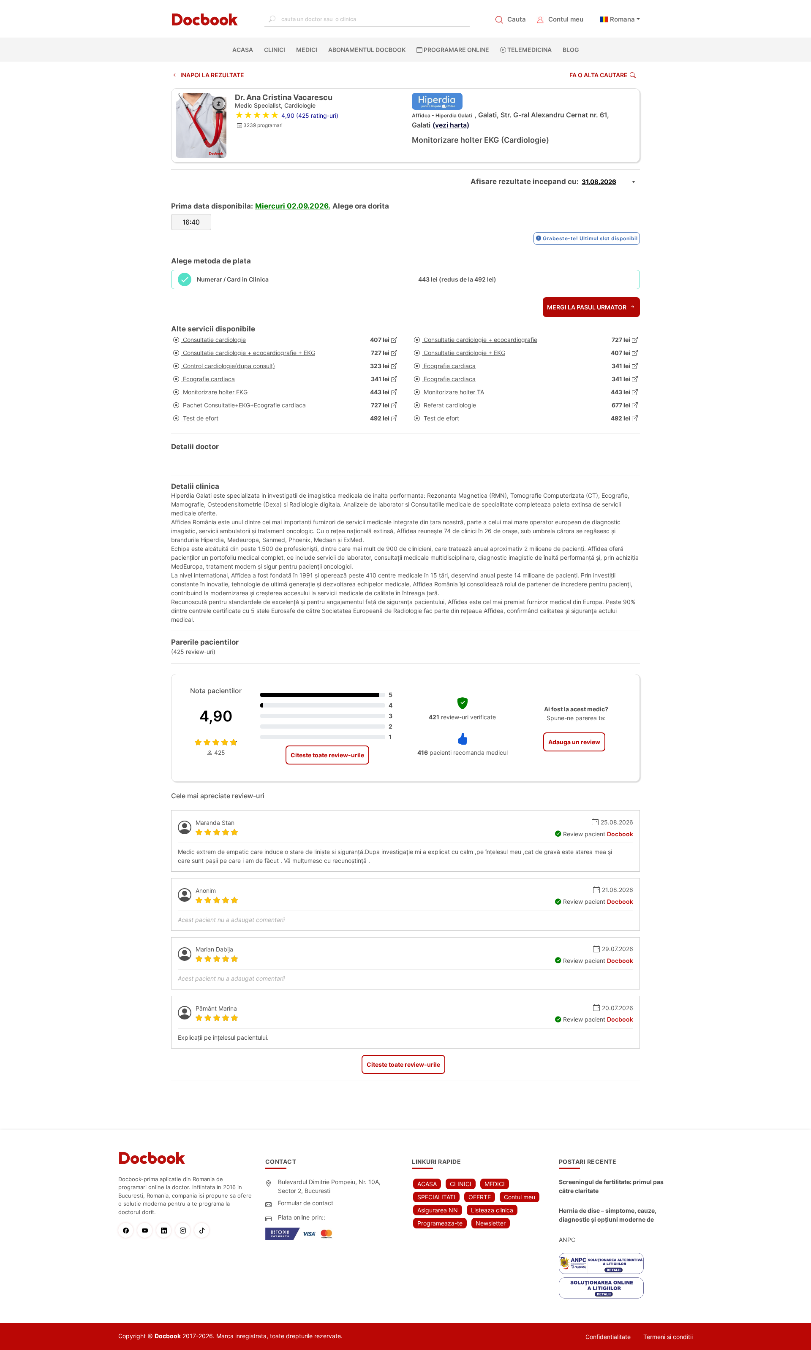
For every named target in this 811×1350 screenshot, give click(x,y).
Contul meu (565, 19)
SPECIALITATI (436, 1197)
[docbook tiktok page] (203, 1230)
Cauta (516, 19)
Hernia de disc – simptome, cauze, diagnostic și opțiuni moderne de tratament (607, 1215)
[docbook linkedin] (165, 1230)
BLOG (571, 49)
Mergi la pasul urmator (587, 307)
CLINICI (274, 49)
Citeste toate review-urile (327, 755)
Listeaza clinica (492, 1210)
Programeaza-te (440, 1223)
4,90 (215, 716)
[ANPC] (601, 1263)
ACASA (244, 49)
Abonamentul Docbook (367, 49)
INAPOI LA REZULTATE (211, 75)
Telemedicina (529, 49)
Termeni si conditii (668, 1336)
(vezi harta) (451, 125)
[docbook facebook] (127, 1230)
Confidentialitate (608, 1336)
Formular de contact (305, 1202)
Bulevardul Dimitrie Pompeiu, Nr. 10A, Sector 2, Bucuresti (329, 1186)
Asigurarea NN (437, 1210)
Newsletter (491, 1223)
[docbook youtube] (146, 1230)
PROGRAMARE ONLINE (455, 49)
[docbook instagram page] (184, 1230)
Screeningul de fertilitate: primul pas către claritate (611, 1186)
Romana (622, 19)
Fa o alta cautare (598, 75)
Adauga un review (574, 741)
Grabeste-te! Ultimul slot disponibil (590, 238)
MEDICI (306, 49)
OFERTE (479, 1197)
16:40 (191, 222)
